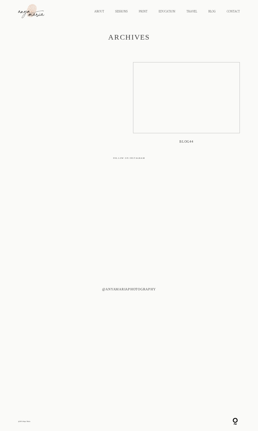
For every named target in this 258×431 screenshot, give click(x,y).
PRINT (143, 11)
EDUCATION (167, 11)
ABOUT (99, 11)
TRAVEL (191, 11)
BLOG (212, 11)
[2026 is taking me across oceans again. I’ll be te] (182, 292)
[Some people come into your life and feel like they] (76, 368)
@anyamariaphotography (129, 289)
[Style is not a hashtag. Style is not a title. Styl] (182, 380)
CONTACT (233, 11)
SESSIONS (121, 11)
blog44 (186, 105)
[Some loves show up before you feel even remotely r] (182, 217)
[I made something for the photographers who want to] (76, 195)
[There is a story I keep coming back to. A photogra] (76, 309)
